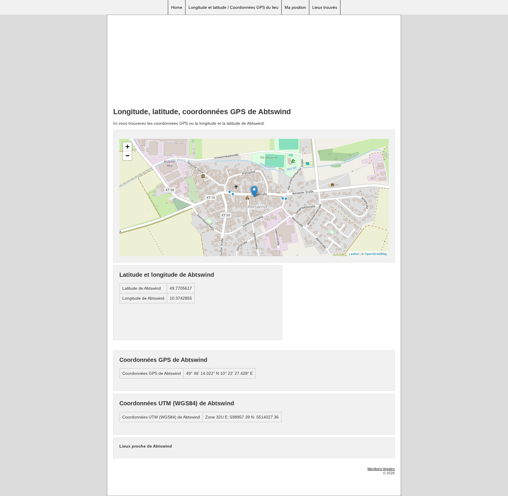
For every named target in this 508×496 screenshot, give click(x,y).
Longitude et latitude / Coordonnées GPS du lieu (233, 7)
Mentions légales (381, 469)
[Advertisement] (254, 62)
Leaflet (354, 253)
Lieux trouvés (324, 7)
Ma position (295, 7)
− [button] (127, 155)
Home (176, 7)
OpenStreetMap (376, 253)
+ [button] (127, 146)
